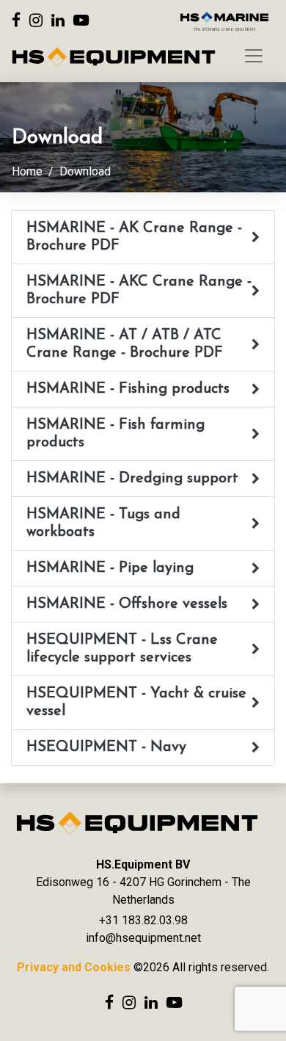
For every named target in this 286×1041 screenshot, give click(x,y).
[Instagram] (36, 20)
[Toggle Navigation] (253, 55)
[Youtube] (81, 20)
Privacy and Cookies (74, 967)
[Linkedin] (58, 20)
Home (27, 171)
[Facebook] (16, 20)
